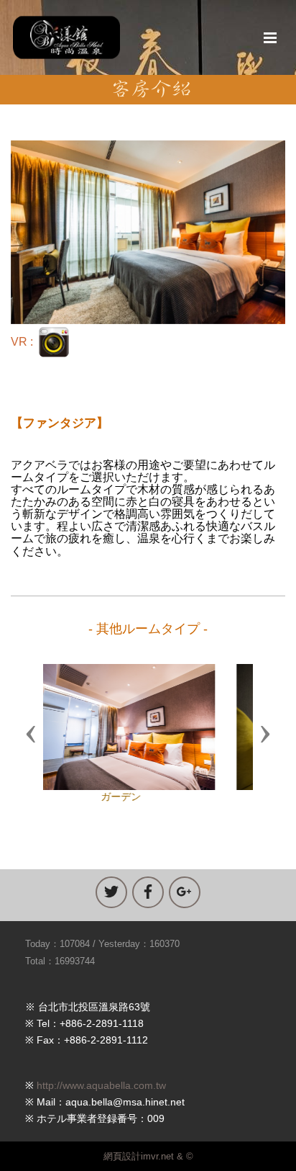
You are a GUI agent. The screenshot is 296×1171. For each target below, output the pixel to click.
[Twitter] (111, 892)
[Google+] (184, 892)
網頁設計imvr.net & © (148, 1156)
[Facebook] (148, 892)
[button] (31, 733)
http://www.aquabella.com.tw (101, 1085)
